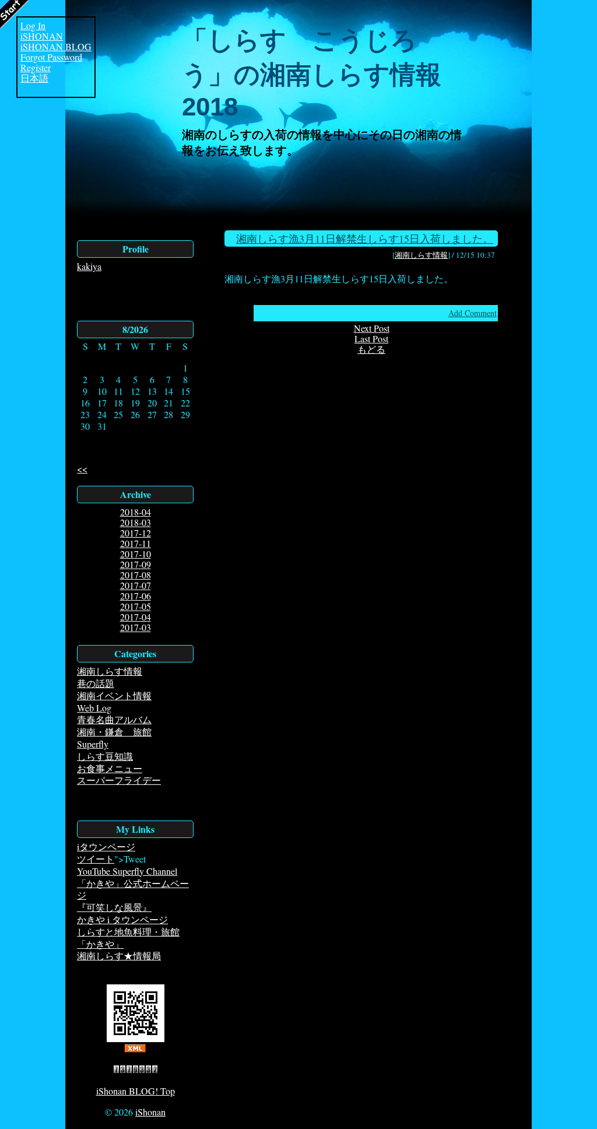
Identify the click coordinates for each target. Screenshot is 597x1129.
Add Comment (472, 312)
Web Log (94, 708)
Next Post (371, 328)
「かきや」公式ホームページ (133, 889)
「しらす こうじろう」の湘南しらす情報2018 (311, 73)
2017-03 (135, 627)
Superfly (92, 744)
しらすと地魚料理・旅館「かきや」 (128, 937)
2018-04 (135, 512)
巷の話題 (95, 683)
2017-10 (135, 554)
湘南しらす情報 (109, 671)
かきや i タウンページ (122, 919)
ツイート (95, 859)
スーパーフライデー (119, 780)
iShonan (150, 1112)
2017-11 (135, 543)
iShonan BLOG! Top (135, 1091)
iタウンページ (106, 846)
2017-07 (135, 585)
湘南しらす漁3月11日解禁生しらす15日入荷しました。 (364, 239)
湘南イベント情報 (114, 695)
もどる (371, 349)
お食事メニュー (109, 768)
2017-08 (135, 575)
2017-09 (135, 564)
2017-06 (135, 596)
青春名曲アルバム (114, 719)
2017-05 (135, 606)
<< (82, 468)
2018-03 (135, 522)
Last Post (371, 338)
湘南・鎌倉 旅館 (114, 731)
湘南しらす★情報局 (119, 955)
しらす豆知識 (105, 756)
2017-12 (135, 533)
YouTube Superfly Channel (127, 871)
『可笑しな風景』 (114, 907)
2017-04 (135, 617)
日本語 (34, 78)
